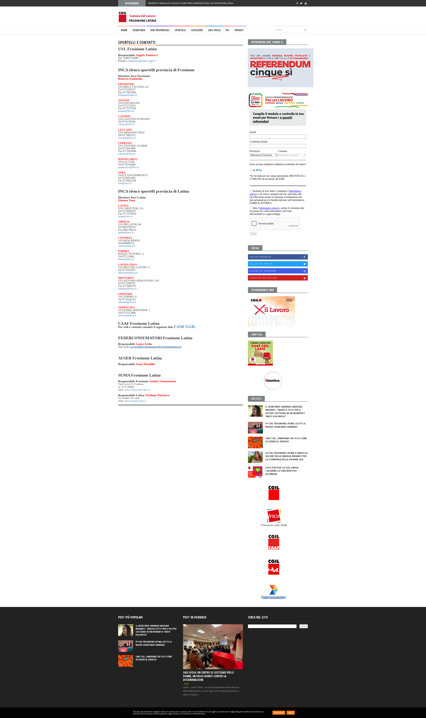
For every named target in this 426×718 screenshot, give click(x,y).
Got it (290, 713)
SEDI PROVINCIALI (160, 30)
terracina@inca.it (127, 315)
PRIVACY (239, 30)
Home (124, 30)
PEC (227, 30)
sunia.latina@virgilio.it (135, 401)
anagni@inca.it (126, 111)
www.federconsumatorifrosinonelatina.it (155, 346)
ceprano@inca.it (126, 153)
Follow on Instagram (263, 271)
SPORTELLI (180, 30)
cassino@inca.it (126, 124)
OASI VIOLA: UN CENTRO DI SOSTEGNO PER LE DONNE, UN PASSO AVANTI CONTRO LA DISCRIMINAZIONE (208, 676)
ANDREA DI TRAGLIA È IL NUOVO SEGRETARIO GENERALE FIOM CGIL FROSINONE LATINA (190, 3)
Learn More (279, 713)
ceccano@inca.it (126, 137)
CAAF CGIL (185, 326)
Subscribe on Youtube (263, 278)
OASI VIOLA (214, 30)
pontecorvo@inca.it (128, 167)
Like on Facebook (260, 257)
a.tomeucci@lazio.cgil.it (141, 60)
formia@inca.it (126, 259)
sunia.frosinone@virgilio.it (137, 390)
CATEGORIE (197, 30)
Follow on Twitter (261, 264)
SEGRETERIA (138, 30)
